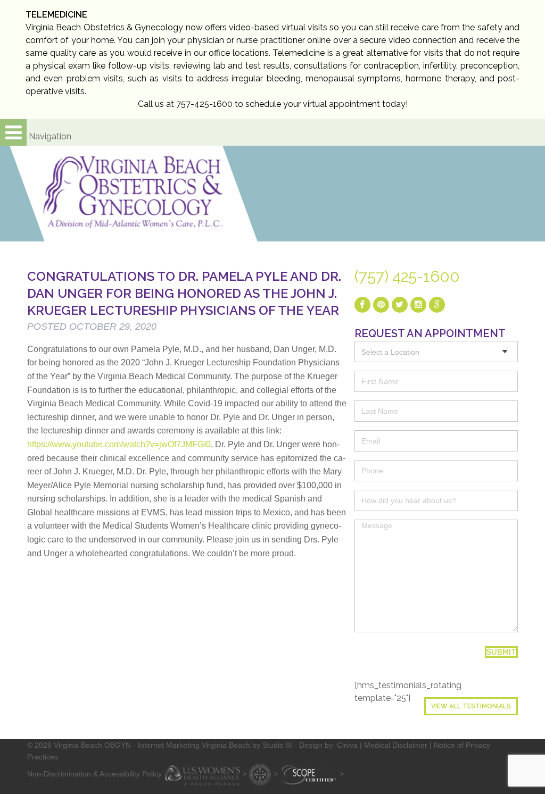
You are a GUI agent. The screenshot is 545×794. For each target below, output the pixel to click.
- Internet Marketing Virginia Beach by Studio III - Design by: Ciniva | (248, 745)
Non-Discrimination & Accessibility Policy (94, 774)
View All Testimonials (471, 706)
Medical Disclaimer (395, 745)
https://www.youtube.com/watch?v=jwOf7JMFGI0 (119, 444)
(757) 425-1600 (407, 277)
